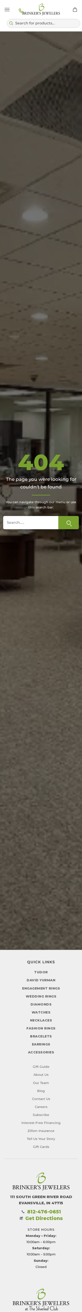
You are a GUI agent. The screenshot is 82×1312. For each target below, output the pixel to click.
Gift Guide (41, 1067)
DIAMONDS (41, 1004)
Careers (41, 1107)
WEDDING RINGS (41, 996)
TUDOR (41, 972)
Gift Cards (41, 1147)
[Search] (68, 522)
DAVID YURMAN (41, 980)
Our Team (41, 1083)
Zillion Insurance (41, 1131)
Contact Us (41, 1099)
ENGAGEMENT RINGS (41, 988)
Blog (41, 1091)
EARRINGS (41, 1044)
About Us (41, 1075)
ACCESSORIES (41, 1052)
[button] (43, 23)
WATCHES (41, 1012)
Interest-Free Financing (41, 1123)
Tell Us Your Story (41, 1139)
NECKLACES (41, 1020)
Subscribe (41, 1115)
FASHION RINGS (41, 1028)
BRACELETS (41, 1036)
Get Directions (44, 1218)
